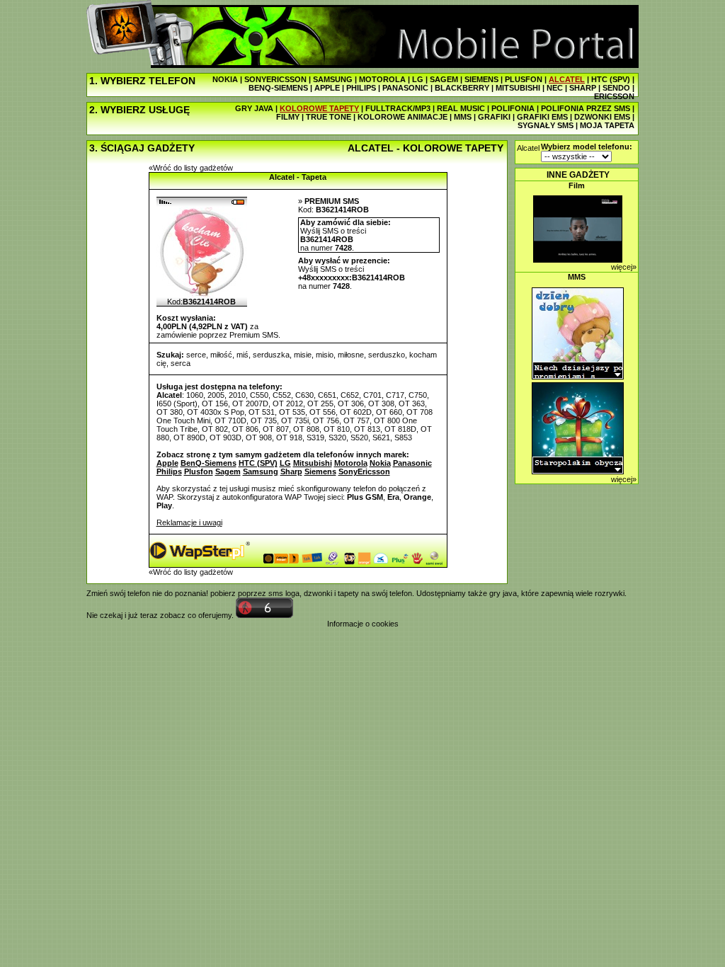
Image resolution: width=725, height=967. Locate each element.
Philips (169, 471)
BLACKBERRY (462, 88)
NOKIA (225, 79)
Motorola (350, 463)
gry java (503, 593)
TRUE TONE (328, 117)
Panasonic (412, 463)
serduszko (386, 354)
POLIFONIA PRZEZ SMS (585, 108)
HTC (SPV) (610, 79)
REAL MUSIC (461, 108)
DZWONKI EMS (602, 117)
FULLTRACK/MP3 (397, 108)
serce (196, 354)
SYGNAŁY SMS (545, 125)
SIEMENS (481, 79)
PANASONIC (405, 88)
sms (275, 593)
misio (324, 354)
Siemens (320, 471)
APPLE (327, 88)
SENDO (616, 88)
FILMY (287, 117)
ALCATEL (567, 79)
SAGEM (444, 79)
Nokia (380, 463)
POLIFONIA (513, 108)
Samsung (260, 471)
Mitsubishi (312, 463)
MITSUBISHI (518, 88)
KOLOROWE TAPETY (319, 108)
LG (417, 79)
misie (303, 354)
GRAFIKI (494, 117)
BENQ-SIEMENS (278, 88)
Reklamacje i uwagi (189, 522)
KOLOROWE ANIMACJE (402, 117)
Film (577, 185)
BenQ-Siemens (208, 463)
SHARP (582, 88)
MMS (463, 117)
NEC (555, 88)
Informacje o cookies (363, 623)
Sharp (291, 471)
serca (180, 363)
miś (242, 354)
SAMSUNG (333, 79)
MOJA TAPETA (607, 125)
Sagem (228, 471)
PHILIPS (361, 88)
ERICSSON (614, 96)
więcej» (623, 267)
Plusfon (198, 471)
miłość (221, 354)
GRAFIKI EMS (542, 117)
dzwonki (318, 593)
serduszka (271, 354)
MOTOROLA (382, 79)
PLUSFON (523, 79)
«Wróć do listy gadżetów (191, 168)
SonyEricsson (364, 471)
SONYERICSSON (275, 79)
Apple (167, 463)
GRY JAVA (254, 108)
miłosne (351, 354)
